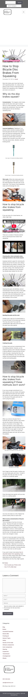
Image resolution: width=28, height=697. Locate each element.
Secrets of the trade (8, 642)
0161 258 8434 (6, 679)
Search (19, 2)
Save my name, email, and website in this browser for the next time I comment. (14, 607)
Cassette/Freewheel (8, 631)
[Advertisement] (14, 31)
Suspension (6, 651)
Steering (5, 649)
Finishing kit (6, 636)
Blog (4, 627)
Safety (4, 640)
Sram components (7, 647)
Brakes (6, 563)
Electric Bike (6, 633)
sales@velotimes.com (8, 682)
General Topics (6, 638)
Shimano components (8, 644)
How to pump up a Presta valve (12, 565)
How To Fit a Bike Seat (10, 567)
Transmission (6, 653)
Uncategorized (6, 656)
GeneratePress (14, 695)
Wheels (4, 658)
